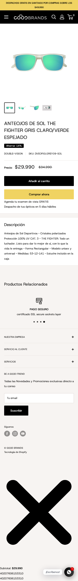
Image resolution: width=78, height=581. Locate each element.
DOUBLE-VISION (13, 153)
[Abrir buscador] (54, 17)
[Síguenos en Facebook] (7, 433)
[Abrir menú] (6, 17)
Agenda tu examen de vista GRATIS (26, 201)
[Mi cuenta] (62, 17)
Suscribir (16, 410)
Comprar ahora (39, 194)
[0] (70, 17)
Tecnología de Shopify (15, 452)
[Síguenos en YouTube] (23, 433)
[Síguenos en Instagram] (15, 433)
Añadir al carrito (39, 181)
